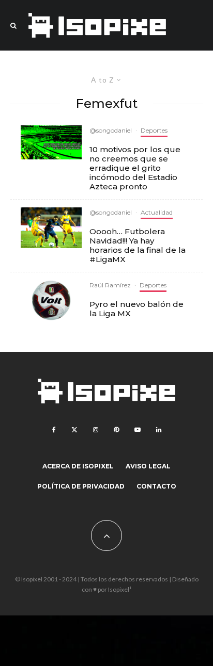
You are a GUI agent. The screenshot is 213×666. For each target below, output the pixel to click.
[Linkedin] (158, 430)
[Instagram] (95, 430)
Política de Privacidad (81, 486)
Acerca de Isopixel (78, 466)
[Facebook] (54, 430)
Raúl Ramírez (110, 285)
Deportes (154, 130)
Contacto (156, 486)
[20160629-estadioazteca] (51, 142)
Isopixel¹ (119, 589)
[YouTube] (137, 430)
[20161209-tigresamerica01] (51, 227)
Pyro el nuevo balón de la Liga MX (136, 309)
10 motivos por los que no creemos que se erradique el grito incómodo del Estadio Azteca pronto (134, 168)
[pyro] (51, 300)
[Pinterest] (116, 430)
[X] (74, 430)
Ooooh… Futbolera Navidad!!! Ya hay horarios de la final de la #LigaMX (137, 245)
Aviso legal (148, 466)
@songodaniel (110, 130)
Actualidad (157, 212)
